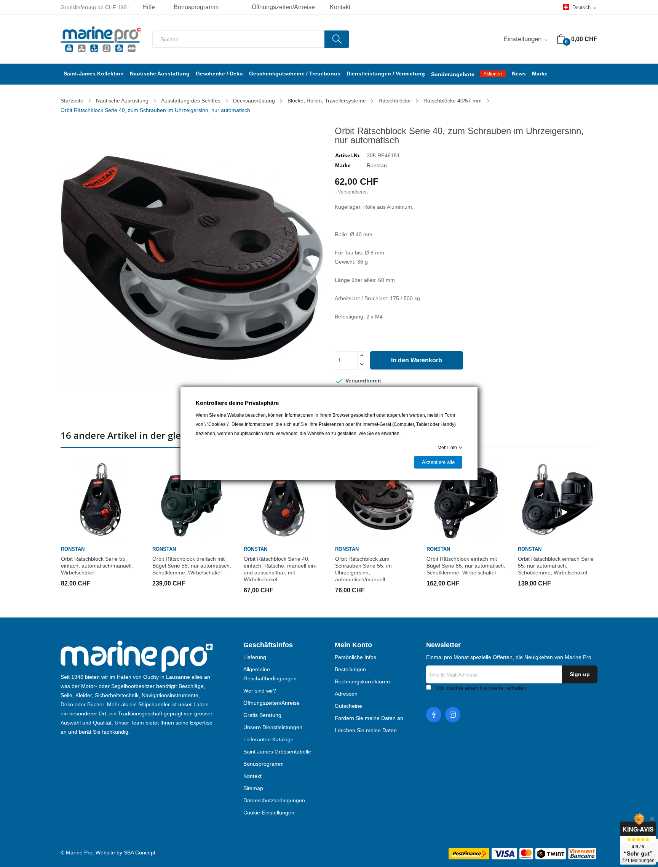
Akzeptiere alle (438, 462)
